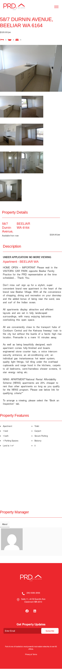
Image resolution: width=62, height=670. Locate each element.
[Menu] (56, 6)
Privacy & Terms (31, 654)
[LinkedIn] (34, 611)
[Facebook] (27, 611)
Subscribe (50, 630)
